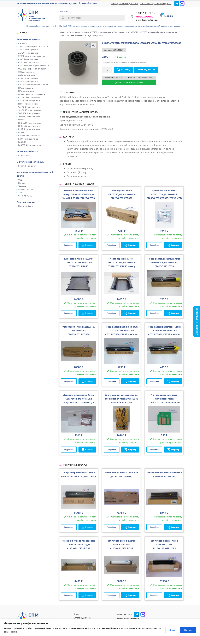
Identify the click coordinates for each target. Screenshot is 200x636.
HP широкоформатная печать (31, 94)
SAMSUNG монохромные (29, 110)
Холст (20, 192)
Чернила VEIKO (25, 195)
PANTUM (22, 142)
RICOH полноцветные (28, 139)
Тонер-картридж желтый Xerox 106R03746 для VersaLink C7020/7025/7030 (164, 262)
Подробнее (68, 245)
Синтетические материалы (30, 161)
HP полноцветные (26, 88)
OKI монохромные (26, 75)
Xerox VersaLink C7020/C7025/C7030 (130, 32)
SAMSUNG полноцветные (29, 107)
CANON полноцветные (28, 62)
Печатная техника (26, 202)
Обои (20, 180)
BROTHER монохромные (29, 129)
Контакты (159, 3)
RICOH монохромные (28, 78)
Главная (62, 32)
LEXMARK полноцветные (29, 126)
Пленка (21, 183)
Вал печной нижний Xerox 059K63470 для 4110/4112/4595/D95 (164, 544)
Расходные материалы (28, 39)
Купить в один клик (145, 69)
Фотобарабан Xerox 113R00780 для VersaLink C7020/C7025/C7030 (78, 330)
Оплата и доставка (128, 3)
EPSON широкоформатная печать (33, 84)
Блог (169, 3)
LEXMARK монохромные (29, 123)
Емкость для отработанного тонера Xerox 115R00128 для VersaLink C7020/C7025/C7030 (79, 194)
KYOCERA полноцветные (29, 97)
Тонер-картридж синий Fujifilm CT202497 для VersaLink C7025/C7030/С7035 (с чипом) (121, 330)
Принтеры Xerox (25, 206)
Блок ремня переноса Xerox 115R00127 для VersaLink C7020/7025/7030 (78, 262)
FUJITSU (21, 119)
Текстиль (22, 186)
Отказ (172, 630)
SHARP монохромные (28, 103)
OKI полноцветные (26, 72)
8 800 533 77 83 (145, 13)
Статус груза (146, 3)
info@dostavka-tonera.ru (147, 20)
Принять (188, 630)
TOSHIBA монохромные (29, 113)
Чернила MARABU (26, 189)
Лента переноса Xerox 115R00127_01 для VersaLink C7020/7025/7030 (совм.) (121, 262)
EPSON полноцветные (28, 81)
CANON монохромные (28, 59)
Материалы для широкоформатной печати (35, 174)
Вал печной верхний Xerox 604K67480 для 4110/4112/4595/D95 (121, 544)
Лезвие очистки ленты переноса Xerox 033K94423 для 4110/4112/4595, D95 (78, 544)
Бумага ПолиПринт (27, 166)
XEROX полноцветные (28, 49)
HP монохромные (26, 91)
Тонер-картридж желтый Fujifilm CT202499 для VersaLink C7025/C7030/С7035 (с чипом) (164, 330)
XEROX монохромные (28, 53)
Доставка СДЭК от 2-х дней (130, 82)
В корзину (125, 69)
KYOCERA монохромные (29, 100)
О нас (114, 3)
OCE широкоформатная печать (32, 68)
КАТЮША (22, 43)
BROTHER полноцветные (29, 135)
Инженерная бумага (27, 151)
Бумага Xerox (24, 155)
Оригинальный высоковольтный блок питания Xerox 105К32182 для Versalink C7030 (121, 398)
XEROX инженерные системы (31, 56)
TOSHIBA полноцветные (29, 116)
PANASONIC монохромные (30, 145)
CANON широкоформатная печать (33, 65)
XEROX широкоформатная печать (33, 46)
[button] (93, 45)
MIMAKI (21, 132)
